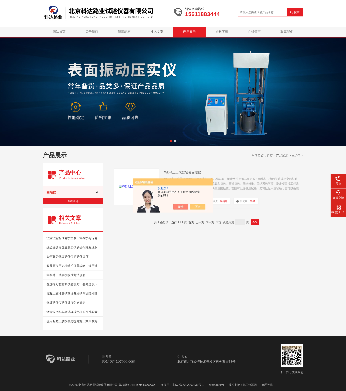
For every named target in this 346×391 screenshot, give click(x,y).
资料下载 (221, 31)
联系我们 (287, 31)
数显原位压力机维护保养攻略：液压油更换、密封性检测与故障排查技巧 (74, 265)
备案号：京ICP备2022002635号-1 (182, 384)
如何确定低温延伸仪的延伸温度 (67, 256)
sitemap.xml (216, 384)
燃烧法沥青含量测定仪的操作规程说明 (72, 247)
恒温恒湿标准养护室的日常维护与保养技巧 (74, 238)
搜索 (297, 12)
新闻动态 (124, 31)
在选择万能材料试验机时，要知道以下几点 (74, 284)
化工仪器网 (250, 384)
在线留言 (254, 31)
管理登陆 (267, 384)
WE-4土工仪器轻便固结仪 (182, 172)
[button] (171, 141)
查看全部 (72, 201)
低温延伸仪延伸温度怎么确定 (65, 302)
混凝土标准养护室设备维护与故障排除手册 (74, 293)
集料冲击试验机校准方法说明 (65, 275)
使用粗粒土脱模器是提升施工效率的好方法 (74, 321)
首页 (270, 155)
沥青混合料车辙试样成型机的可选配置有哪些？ (74, 312)
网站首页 (59, 31)
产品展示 (189, 31)
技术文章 (156, 31)
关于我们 (91, 31)
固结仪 (296, 155)
